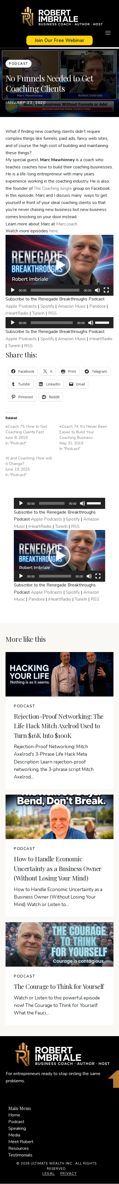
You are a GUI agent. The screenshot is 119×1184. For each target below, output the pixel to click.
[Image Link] (59, 17)
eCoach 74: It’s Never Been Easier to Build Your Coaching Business (83, 432)
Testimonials (20, 1155)
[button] (59, 265)
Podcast (16, 1122)
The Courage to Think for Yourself (59, 986)
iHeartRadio (17, 313)
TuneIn (38, 313)
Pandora (97, 306)
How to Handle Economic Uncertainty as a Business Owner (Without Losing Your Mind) (58, 868)
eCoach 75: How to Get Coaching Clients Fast (26, 429)
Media (14, 1135)
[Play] (12, 290)
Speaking (17, 1128)
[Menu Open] (59, 33)
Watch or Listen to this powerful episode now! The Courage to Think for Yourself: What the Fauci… (57, 1005)
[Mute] (97, 290)
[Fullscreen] (106, 290)
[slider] (103, 322)
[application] (59, 265)
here (53, 231)
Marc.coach (66, 224)
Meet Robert (20, 1142)
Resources (18, 1148)
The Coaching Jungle (53, 188)
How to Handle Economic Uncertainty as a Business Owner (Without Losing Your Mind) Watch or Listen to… (58, 897)
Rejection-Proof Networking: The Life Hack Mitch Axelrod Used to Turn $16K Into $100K (59, 726)
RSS (52, 313)
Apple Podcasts (21, 306)
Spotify (47, 306)
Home (14, 1115)
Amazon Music (72, 306)
